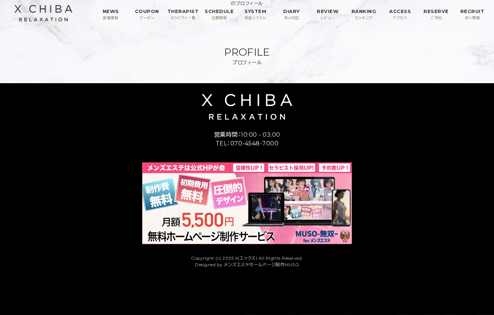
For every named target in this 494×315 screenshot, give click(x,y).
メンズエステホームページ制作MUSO (261, 264)
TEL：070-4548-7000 (247, 143)
